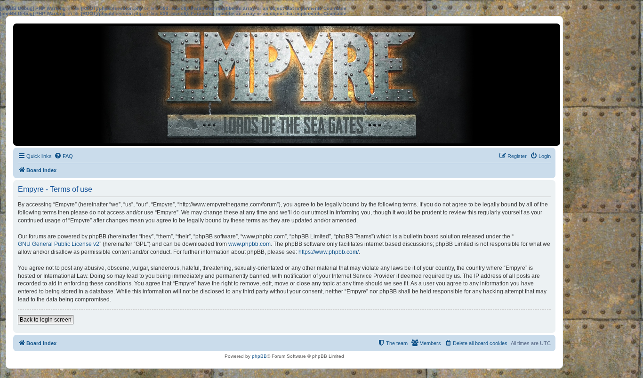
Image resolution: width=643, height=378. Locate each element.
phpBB (259, 356)
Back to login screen (46, 319)
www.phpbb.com (249, 244)
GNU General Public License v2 (58, 244)
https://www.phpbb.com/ (328, 252)
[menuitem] (63, 156)
